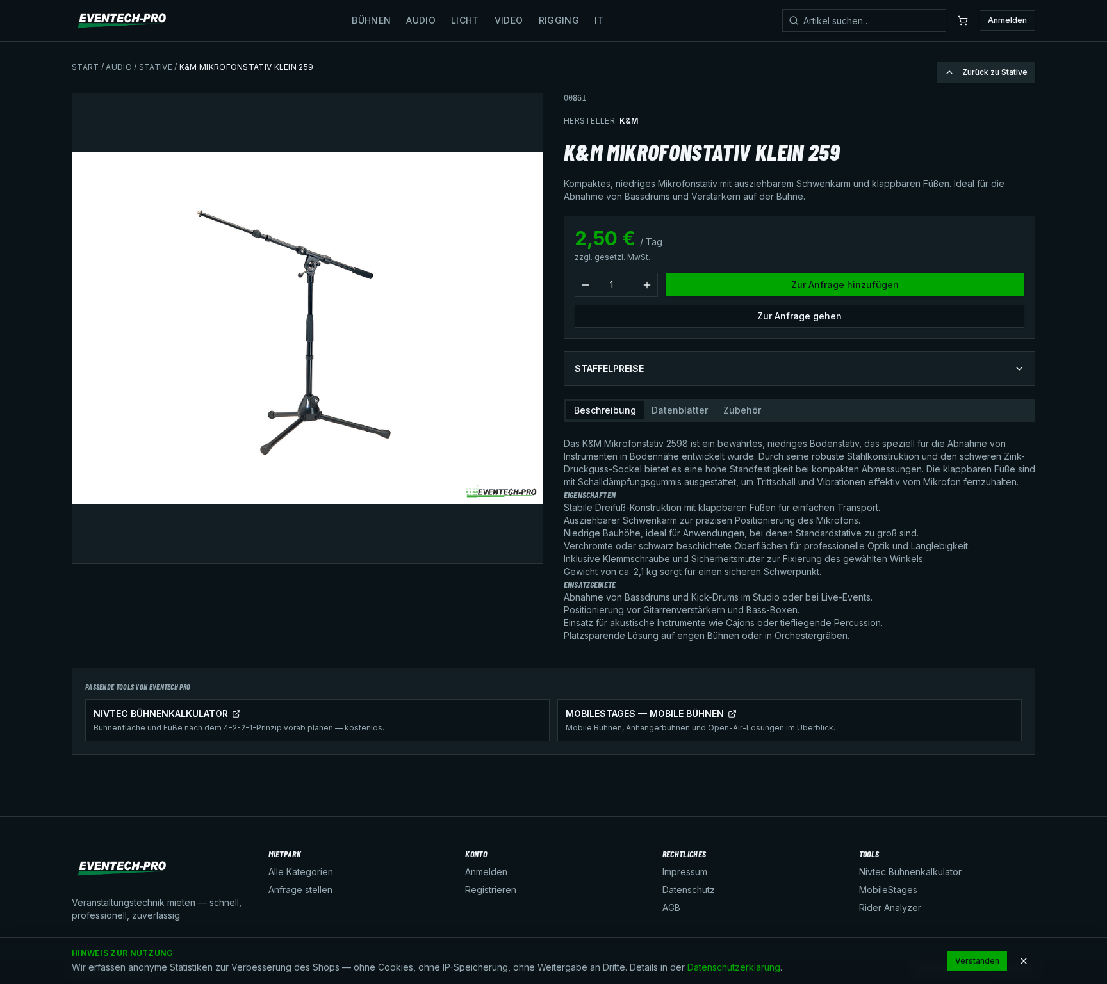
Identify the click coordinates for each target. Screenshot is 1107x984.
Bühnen (371, 20)
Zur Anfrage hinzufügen (845, 284)
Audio (421, 20)
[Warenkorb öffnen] (962, 20)
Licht (465, 20)
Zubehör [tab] (742, 410)
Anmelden (1007, 20)
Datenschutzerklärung (733, 967)
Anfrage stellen (300, 889)
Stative (155, 67)
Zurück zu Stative (995, 72)
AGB (671, 907)
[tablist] (799, 410)
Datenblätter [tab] (680, 410)
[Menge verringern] (585, 285)
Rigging (559, 20)
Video (509, 20)
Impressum (684, 871)
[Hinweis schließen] (1023, 960)
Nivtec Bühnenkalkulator (910, 871)
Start (85, 67)
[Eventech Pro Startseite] (123, 20)
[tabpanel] (799, 534)
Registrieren (490, 889)
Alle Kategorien (300, 871)
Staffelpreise (609, 368)
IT (599, 20)
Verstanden (977, 960)
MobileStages (888, 889)
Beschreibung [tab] (605, 410)
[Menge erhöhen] (647, 285)
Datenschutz (688, 889)
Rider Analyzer (890, 907)
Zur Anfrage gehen (799, 316)
